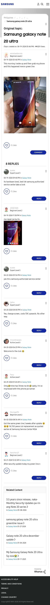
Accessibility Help (9, 579)
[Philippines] (7, 4)
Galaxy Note (26, 60)
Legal (3, 593)
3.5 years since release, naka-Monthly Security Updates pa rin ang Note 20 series (23, 503)
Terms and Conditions (11, 584)
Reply (39, 199)
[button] (42, 54)
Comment (38, 152)
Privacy (4, 588)
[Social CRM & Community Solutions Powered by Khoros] (40, 571)
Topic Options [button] (42, 24)
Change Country (9, 597)
